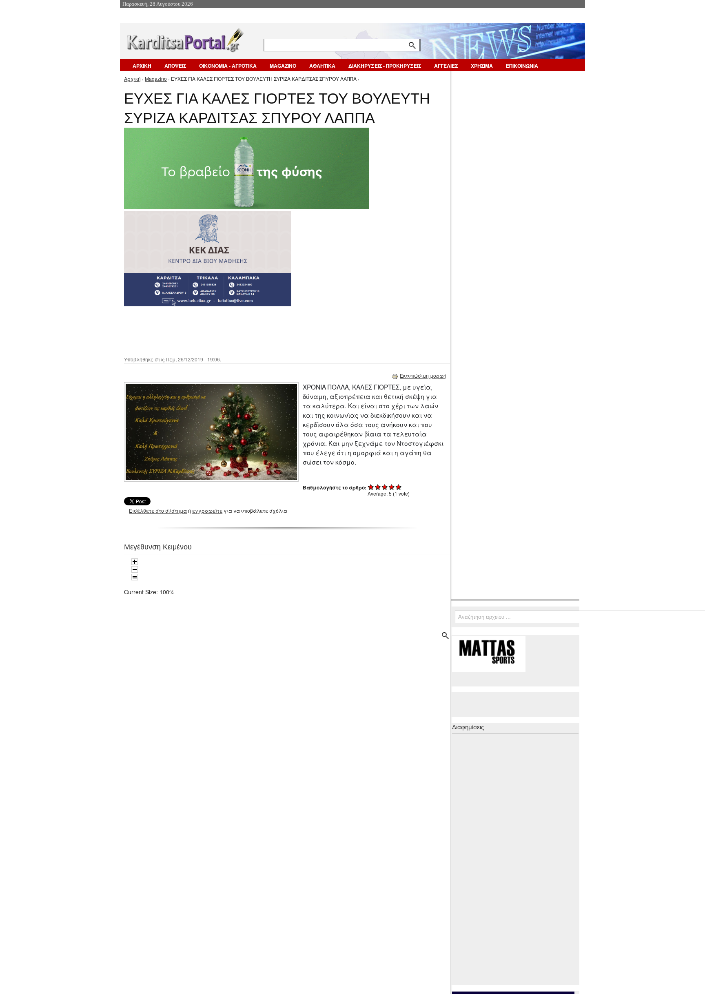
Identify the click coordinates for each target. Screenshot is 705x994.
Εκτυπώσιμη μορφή (423, 375)
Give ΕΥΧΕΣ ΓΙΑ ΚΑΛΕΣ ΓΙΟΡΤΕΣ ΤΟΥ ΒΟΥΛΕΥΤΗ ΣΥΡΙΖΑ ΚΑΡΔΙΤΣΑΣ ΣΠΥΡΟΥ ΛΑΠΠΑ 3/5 (384, 487)
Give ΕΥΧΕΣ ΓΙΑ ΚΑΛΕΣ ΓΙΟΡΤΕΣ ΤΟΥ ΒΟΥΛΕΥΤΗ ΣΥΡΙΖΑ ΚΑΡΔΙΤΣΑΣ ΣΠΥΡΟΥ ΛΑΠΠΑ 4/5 (391, 487)
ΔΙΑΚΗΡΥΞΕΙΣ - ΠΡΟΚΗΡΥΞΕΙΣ (384, 65)
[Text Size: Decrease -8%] (134, 569)
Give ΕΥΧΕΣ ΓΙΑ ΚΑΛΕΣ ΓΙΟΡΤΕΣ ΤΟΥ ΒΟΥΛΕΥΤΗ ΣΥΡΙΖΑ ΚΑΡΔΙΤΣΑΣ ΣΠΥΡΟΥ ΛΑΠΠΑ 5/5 (398, 487)
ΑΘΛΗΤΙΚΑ (322, 65)
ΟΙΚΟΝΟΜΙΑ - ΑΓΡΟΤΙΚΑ (228, 65)
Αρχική (132, 78)
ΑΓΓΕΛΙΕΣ (446, 65)
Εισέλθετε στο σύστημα (158, 510)
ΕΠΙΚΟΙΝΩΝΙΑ (522, 65)
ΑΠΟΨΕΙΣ (175, 65)
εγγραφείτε (207, 510)
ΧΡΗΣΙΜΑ (482, 65)
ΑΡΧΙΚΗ (142, 65)
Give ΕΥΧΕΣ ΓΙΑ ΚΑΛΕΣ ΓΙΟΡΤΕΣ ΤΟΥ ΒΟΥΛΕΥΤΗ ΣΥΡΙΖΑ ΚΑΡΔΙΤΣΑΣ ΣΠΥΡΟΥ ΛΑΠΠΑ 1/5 (371, 487)
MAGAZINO (283, 65)
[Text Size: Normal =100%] (134, 577)
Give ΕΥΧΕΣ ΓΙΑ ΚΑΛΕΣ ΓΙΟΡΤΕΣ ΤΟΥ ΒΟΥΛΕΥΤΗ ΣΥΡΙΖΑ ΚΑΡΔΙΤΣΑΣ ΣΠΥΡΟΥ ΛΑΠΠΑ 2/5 (378, 487)
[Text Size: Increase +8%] (134, 561)
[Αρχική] (184, 38)
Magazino (156, 78)
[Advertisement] (269, 330)
